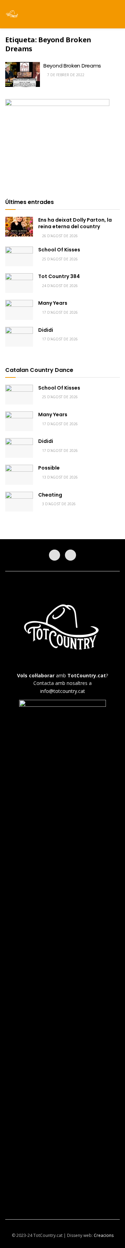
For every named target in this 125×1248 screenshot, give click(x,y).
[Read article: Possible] (19, 474)
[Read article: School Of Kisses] (19, 256)
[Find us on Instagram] (70, 555)
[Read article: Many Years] (19, 310)
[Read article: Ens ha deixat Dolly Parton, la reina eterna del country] (19, 227)
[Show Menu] (104, 14)
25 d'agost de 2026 (59, 259)
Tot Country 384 (59, 276)
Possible (49, 467)
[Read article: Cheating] (19, 501)
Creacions (104, 1235)
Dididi (45, 330)
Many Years (52, 303)
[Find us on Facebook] (54, 555)
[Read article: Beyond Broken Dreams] (22, 74)
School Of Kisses (59, 249)
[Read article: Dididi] (19, 337)
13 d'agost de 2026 (59, 477)
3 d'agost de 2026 (58, 503)
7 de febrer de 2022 (65, 74)
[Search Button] (117, 14)
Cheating (50, 494)
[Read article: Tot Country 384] (19, 283)
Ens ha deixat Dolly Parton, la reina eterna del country (75, 223)
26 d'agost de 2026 (59, 235)
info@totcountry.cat (62, 691)
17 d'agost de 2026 (59, 312)
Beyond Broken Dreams (72, 65)
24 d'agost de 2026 (59, 285)
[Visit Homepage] (12, 14)
